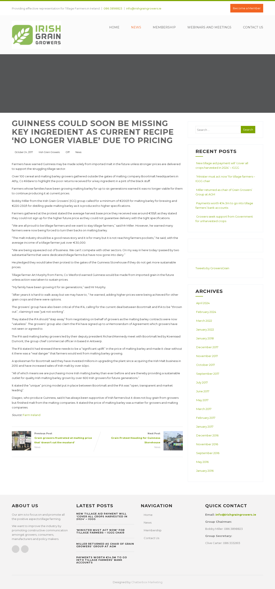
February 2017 (205, 417)
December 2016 (207, 435)
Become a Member (247, 8)
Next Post (135, 438)
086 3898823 (113, 8)
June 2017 (202, 391)
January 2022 (205, 329)
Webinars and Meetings (209, 27)
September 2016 (207, 453)
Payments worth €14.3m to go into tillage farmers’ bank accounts (101, 560)
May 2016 (202, 462)
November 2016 (207, 444)
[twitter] (25, 549)
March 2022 (204, 320)
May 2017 (202, 400)
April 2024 (203, 303)
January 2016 (205, 470)
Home (114, 27)
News (136, 27)
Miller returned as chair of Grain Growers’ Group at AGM (105, 545)
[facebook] (15, 549)
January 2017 (204, 426)
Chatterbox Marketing (146, 582)
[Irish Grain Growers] (36, 49)
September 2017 (207, 373)
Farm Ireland (31, 415)
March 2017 (203, 409)
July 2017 (202, 382)
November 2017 (207, 356)
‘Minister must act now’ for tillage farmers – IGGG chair (100, 531)
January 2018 (205, 338)
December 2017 (207, 347)
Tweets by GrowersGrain (212, 268)
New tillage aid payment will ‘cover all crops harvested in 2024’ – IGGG (101, 516)
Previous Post (63, 438)
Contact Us (253, 27)
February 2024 (206, 312)
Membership (164, 27)
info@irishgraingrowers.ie (143, 8)
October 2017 (205, 364)
